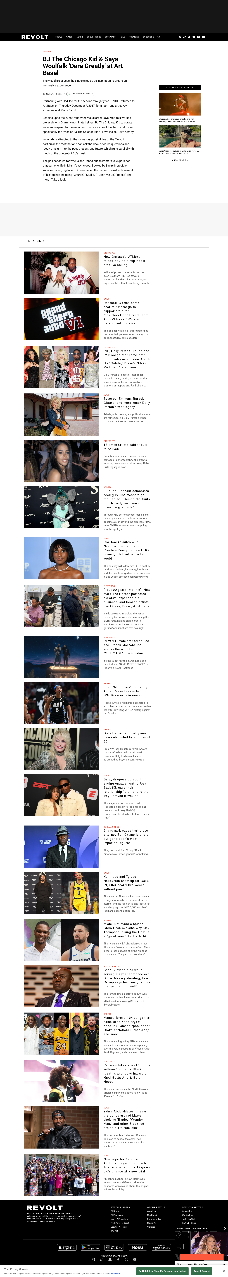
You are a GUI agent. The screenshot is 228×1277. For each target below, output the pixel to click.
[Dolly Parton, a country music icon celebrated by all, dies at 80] (61, 749)
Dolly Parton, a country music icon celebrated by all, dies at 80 (127, 737)
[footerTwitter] (126, 1262)
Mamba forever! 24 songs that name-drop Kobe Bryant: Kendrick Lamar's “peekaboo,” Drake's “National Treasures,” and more (127, 1026)
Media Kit (151, 1222)
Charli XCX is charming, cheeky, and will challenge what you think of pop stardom (177, 120)
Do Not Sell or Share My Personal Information (162, 1271)
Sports (108, 487)
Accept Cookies (202, 1271)
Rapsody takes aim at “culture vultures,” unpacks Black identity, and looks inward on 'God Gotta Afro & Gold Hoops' (127, 1073)
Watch (69, 37)
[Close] (224, 1271)
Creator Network (119, 1226)
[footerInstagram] (93, 1262)
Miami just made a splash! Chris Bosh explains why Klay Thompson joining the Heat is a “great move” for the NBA (126, 930)
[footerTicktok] (101, 1262)
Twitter (198, 37)
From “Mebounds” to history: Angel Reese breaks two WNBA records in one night (126, 691)
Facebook (194, 37)
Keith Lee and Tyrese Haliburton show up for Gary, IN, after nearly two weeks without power (126, 883)
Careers (151, 1226)
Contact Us (187, 1215)
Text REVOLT (188, 1219)
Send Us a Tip (154, 1219)
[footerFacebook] (118, 1262)
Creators (134, 37)
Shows (58, 37)
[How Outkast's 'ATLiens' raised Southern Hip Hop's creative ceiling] (61, 273)
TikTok (184, 37)
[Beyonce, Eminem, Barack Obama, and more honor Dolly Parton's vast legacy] (61, 414)
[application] (201, 1246)
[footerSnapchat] (110, 1262)
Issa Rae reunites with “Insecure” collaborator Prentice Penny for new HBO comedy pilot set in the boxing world (127, 550)
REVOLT (49, 94)
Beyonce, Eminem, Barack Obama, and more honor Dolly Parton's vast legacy (127, 403)
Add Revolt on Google (82, 94)
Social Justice (94, 37)
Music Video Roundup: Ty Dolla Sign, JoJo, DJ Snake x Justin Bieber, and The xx (179, 152)
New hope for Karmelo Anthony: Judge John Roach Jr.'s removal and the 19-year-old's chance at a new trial (127, 1165)
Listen (80, 37)
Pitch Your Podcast (120, 1222)
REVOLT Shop (189, 1222)
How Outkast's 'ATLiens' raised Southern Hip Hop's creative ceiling (124, 261)
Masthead (152, 1215)
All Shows (115, 1211)
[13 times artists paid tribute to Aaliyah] (61, 461)
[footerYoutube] (135, 1262)
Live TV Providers (119, 1219)
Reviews (47, 51)
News (122, 37)
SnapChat (189, 37)
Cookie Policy (115, 1273)
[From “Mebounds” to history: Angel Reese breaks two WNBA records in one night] (61, 703)
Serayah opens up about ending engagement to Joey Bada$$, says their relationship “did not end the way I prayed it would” (126, 787)
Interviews (110, 586)
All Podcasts (117, 1215)
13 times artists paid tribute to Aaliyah (126, 447)
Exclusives (110, 37)
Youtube (203, 37)
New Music (109, 637)
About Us (151, 1211)
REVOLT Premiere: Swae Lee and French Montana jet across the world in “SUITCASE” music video (126, 647)
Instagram (180, 37)
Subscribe (148, 37)
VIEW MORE (179, 160)
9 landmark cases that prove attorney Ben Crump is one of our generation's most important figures (126, 836)
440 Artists (116, 1230)
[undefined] (180, 104)
